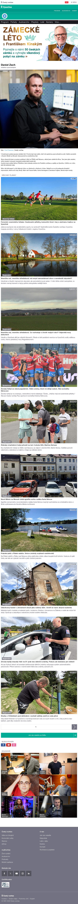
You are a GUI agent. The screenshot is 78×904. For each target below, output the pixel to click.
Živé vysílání (6, 853)
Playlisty (35, 22)
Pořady (14, 22)
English (32, 898)
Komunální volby (7, 838)
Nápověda (43, 838)
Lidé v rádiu (44, 841)
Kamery (74, 10)
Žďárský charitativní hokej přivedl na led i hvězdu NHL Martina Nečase (29, 445)
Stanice (4, 841)
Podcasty (5, 859)
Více (58, 22)
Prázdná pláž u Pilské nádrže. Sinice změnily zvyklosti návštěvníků (27, 553)
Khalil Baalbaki (9, 150)
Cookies (4, 898)
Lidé (42, 22)
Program (57, 10)
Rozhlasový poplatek (47, 850)
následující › (74, 727)
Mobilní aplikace (7, 862)
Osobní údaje (13, 898)
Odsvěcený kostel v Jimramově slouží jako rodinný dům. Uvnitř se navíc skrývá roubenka (36, 608)
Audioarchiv (66, 10)
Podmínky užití (23, 898)
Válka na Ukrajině (8, 835)
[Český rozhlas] (7, 2)
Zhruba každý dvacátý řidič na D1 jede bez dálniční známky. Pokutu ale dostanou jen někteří (37, 662)
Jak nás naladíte (45, 835)
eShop (4, 844)
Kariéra (42, 844)
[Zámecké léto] (39, 42)
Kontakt (42, 847)
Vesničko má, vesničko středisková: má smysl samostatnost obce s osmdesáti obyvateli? (36, 278)
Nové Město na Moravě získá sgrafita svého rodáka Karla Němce (26, 499)
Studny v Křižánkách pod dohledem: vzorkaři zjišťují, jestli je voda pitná (29, 716)
